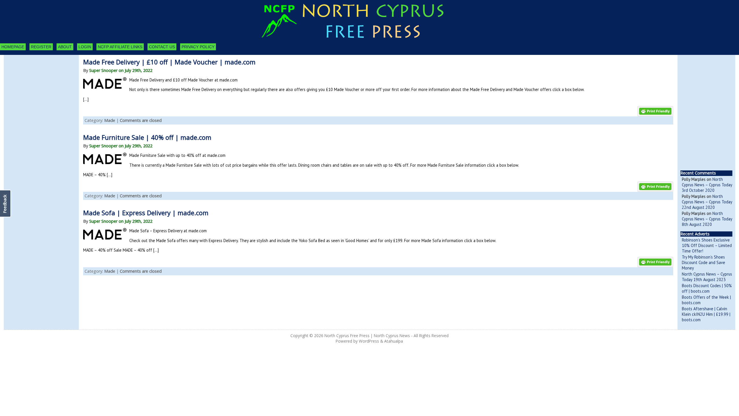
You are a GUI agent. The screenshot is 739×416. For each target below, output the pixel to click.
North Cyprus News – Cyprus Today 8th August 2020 (707, 219)
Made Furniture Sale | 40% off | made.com (147, 137)
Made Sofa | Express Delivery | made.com (145, 212)
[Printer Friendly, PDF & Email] (655, 111)
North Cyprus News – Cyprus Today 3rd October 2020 (707, 185)
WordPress (369, 341)
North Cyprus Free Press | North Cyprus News (367, 335)
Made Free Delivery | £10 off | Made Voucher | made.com (169, 61)
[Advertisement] (35, 87)
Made (109, 120)
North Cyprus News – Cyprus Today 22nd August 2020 (707, 202)
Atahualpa (393, 341)
